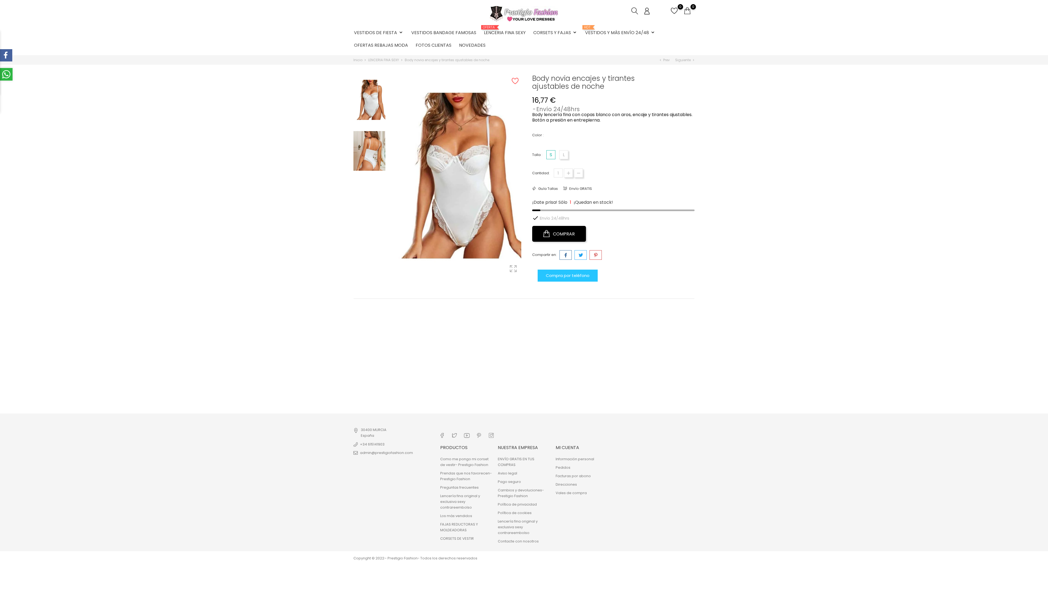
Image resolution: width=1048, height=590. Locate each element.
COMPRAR (563, 234)
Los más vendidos (456, 515)
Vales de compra (571, 492)
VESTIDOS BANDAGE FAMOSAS (443, 33)
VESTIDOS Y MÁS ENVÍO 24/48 (620, 30)
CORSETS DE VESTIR (457, 538)
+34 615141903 (372, 444)
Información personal (575, 459)
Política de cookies (515, 512)
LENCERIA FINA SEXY (505, 30)
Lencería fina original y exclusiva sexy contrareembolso (460, 501)
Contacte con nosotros (518, 541)
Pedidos (563, 467)
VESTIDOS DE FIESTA (379, 33)
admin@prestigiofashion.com (386, 452)
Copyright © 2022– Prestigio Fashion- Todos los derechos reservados (415, 558)
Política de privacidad (517, 504)
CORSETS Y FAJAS (555, 33)
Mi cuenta (567, 447)
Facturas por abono (573, 476)
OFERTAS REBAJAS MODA (381, 45)
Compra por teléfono (568, 275)
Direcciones (566, 484)
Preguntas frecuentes (459, 487)
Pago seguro (509, 481)
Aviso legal (507, 473)
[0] (674, 13)
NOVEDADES (472, 45)
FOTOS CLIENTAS (433, 45)
